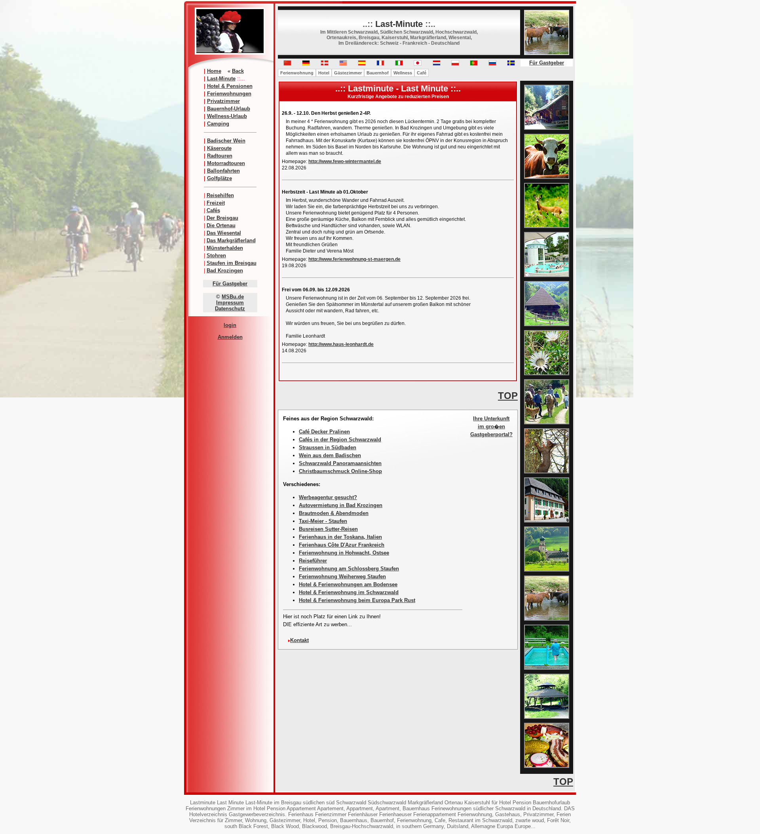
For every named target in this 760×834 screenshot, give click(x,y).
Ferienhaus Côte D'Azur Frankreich (341, 545)
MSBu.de (233, 297)
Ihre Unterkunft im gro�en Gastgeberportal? (491, 426)
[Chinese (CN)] (287, 64)
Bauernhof (378, 72)
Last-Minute (221, 79)
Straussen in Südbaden (327, 447)
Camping (218, 124)
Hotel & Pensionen (230, 86)
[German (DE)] (306, 64)
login (230, 325)
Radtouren (219, 156)
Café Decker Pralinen (324, 432)
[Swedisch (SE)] (511, 64)
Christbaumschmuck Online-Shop (340, 471)
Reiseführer (313, 561)
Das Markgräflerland (231, 240)
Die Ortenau (221, 225)
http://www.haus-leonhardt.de (341, 344)
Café (421, 72)
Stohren (216, 255)
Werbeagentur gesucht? (328, 497)
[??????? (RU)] (492, 64)
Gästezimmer (348, 72)
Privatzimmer (223, 101)
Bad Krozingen (225, 271)
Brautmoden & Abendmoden (334, 513)
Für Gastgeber (230, 284)
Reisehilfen (220, 195)
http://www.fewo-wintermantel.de (344, 161)
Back (238, 71)
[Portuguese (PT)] (474, 64)
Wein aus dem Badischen (330, 455)
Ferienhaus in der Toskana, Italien (340, 537)
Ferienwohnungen (229, 94)
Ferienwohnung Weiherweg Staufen (342, 576)
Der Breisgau (222, 218)
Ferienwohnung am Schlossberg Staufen (349, 569)
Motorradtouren (226, 163)
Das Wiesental (224, 233)
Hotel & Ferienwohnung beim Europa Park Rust (357, 600)
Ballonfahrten (223, 171)
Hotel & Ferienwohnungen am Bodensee (348, 584)
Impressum (230, 303)
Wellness (402, 72)
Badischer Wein (226, 141)
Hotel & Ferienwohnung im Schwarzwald (349, 592)
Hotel (323, 72)
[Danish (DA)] (324, 64)
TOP (508, 395)
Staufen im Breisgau (231, 263)
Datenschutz (230, 309)
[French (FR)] (380, 64)
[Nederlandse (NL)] (436, 64)
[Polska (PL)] (455, 64)
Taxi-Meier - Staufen (323, 521)
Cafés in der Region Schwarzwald (340, 440)
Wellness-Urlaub (227, 116)
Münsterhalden (225, 248)
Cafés (213, 210)
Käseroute (219, 148)
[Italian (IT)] (399, 64)
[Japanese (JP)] (417, 64)
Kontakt (299, 640)
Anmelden (230, 337)
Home (214, 71)
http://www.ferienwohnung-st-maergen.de (354, 259)
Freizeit (216, 203)
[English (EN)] (343, 64)
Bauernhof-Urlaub (228, 109)
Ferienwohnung (297, 72)
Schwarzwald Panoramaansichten (340, 463)
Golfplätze (219, 178)
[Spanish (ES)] (362, 64)
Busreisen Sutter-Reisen (328, 529)
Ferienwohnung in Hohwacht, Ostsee (344, 553)
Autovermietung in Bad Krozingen (340, 505)
